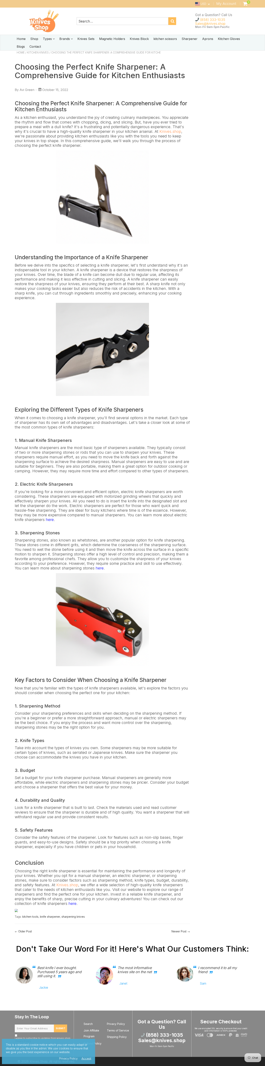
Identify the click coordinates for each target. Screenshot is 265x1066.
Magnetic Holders (112, 39)
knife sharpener (50, 916)
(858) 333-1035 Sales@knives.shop (210, 22)
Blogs (21, 46)
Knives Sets (85, 39)
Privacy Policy (116, 1023)
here (50, 519)
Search (88, 1023)
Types (48, 39)
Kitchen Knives (38, 52)
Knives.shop (170, 131)
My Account (226, 4)
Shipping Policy (117, 1036)
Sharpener (189, 39)
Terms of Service (118, 1030)
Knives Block (139, 39)
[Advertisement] (223, 115)
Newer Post (178, 931)
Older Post (25, 931)
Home (21, 39)
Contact (35, 46)
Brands (65, 39)
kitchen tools (30, 916)
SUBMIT (60, 1028)
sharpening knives (73, 916)
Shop (34, 39)
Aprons (207, 39)
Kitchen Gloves (229, 39)
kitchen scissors (165, 39)
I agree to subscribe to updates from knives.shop (42, 1040)
